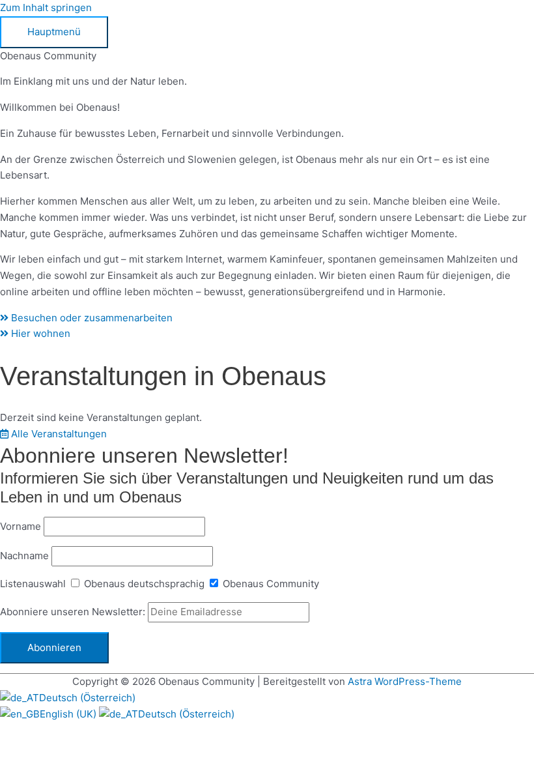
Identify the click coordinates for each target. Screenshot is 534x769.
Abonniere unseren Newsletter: (74, 611)
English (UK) (69, 714)
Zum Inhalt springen (46, 7)
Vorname (20, 526)
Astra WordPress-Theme (405, 681)
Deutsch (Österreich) (87, 697)
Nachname (24, 555)
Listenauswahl (33, 583)
